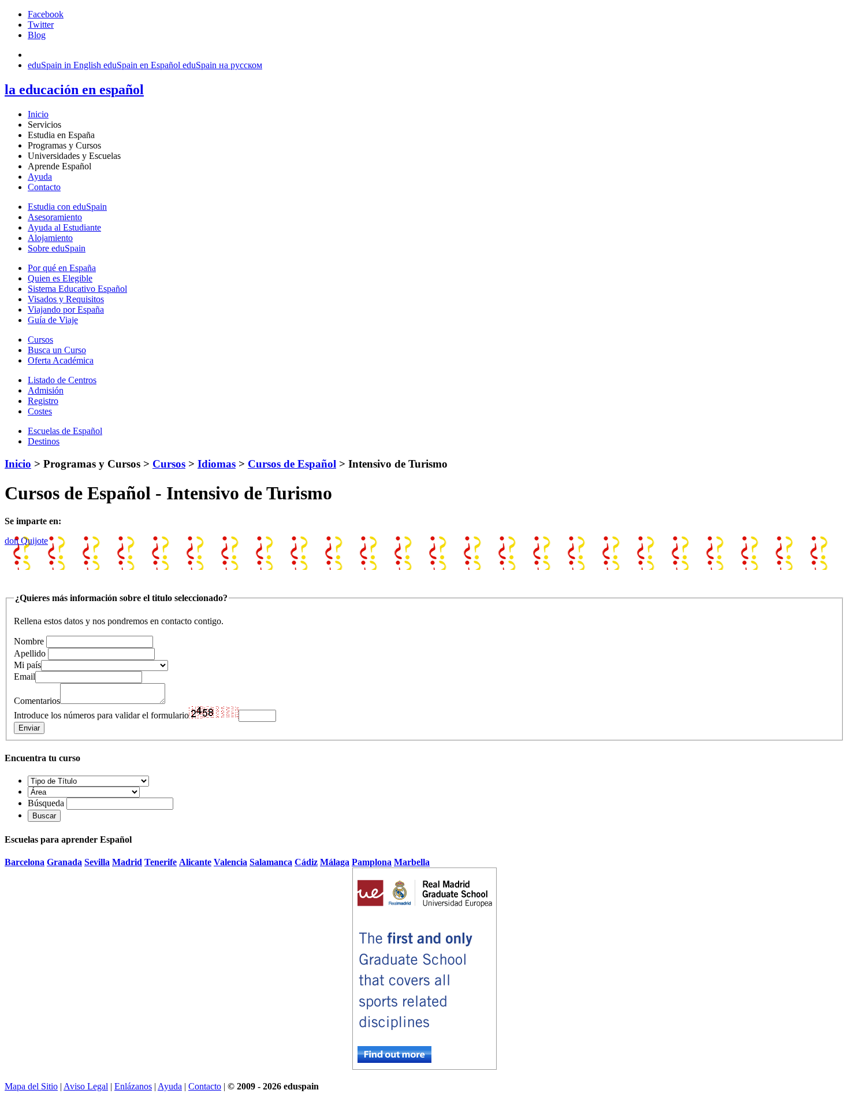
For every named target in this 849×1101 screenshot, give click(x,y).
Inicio (38, 114)
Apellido (30, 653)
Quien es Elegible (60, 278)
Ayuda (40, 176)
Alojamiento (50, 238)
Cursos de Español (292, 464)
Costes (40, 411)
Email (24, 676)
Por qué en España (62, 268)
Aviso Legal (86, 1086)
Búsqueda (46, 803)
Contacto (44, 187)
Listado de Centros (62, 380)
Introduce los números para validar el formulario (101, 715)
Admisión (46, 390)
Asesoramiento (55, 217)
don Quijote (26, 541)
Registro (43, 401)
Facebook (46, 14)
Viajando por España (66, 309)
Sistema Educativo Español (77, 289)
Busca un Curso (57, 350)
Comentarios (37, 701)
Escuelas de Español (65, 431)
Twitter (41, 24)
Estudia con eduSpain (67, 207)
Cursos (40, 339)
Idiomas (217, 464)
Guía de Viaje (53, 320)
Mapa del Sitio (31, 1086)
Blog (37, 35)
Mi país (27, 665)
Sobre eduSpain (56, 248)
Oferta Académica (61, 360)
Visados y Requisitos (66, 299)
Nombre (29, 641)
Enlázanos (133, 1086)
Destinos (43, 441)
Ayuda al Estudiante (64, 227)
